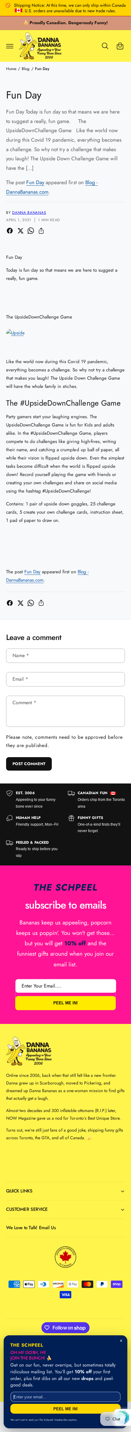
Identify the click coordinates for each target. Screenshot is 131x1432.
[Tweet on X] (20, 230)
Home (11, 69)
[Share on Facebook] (9, 230)
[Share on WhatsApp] (30, 230)
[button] (9, 46)
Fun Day (42, 69)
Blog (26, 69)
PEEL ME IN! (65, 1003)
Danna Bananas (29, 212)
